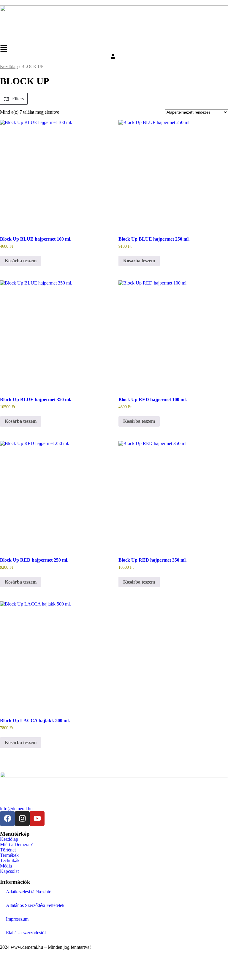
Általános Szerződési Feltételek (35, 905)
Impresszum (17, 918)
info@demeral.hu (16, 808)
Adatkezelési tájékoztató (28, 891)
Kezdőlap (9, 66)
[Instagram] (22, 818)
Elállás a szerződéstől (26, 932)
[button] (114, 49)
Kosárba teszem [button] (21, 260)
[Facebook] (7, 818)
